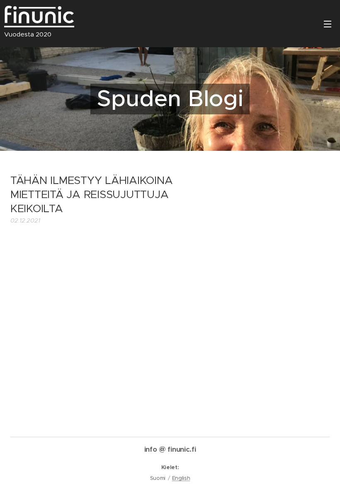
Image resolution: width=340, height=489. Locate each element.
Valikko (327, 23)
